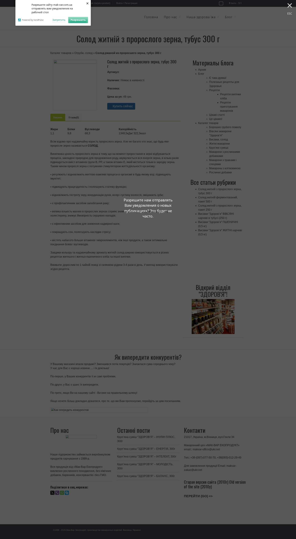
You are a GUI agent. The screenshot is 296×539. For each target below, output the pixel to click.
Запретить (58, 19)
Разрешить (78, 19)
